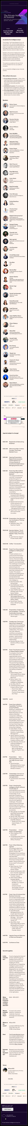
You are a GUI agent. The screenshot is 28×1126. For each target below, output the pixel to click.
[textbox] (14, 563)
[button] (14, 4)
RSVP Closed (7, 1109)
